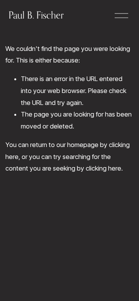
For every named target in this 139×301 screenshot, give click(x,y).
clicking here (103, 168)
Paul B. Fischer (36, 15)
